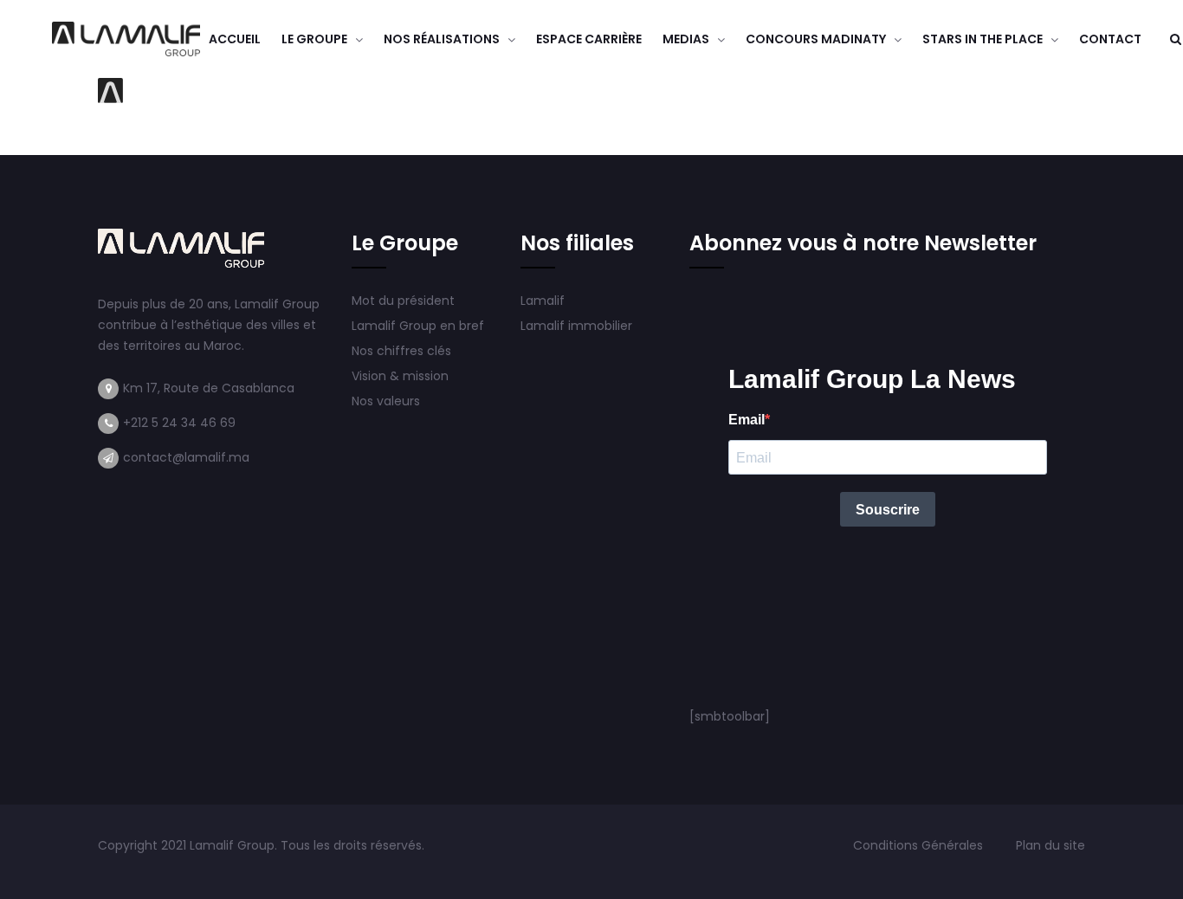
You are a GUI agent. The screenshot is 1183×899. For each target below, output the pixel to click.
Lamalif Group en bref (418, 325)
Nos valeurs (387, 401)
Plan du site (1050, 845)
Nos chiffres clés (401, 350)
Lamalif (542, 300)
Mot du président (403, 300)
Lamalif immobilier (576, 325)
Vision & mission (402, 376)
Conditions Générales (919, 845)
